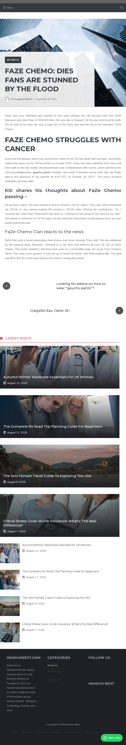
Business (52, 665)
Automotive (54, 679)
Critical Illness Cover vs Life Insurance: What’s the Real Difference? (65, 624)
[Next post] (119, 311)
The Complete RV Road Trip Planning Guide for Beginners (52, 426)
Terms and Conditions (48, 732)
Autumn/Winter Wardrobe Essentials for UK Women (48, 377)
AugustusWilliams (23, 99)
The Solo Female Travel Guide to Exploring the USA (47, 476)
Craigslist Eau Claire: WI (50, 311)
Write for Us (91, 732)
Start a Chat (114, 738)
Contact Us (108, 732)
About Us (26, 732)
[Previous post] (6, 286)
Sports (13, 59)
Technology (54, 671)
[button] (121, 7)
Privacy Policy (72, 732)
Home (14, 732)
